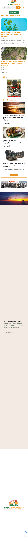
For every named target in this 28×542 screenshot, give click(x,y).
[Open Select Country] (17, 12)
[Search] (18, 7)
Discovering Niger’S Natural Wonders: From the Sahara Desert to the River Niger (13, 117)
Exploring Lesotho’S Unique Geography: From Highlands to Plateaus (12, 34)
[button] (23, 7)
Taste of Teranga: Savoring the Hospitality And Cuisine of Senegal (12, 141)
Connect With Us (9, 332)
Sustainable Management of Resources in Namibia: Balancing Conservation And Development (14, 165)
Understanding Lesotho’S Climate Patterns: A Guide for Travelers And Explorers (13, 63)
